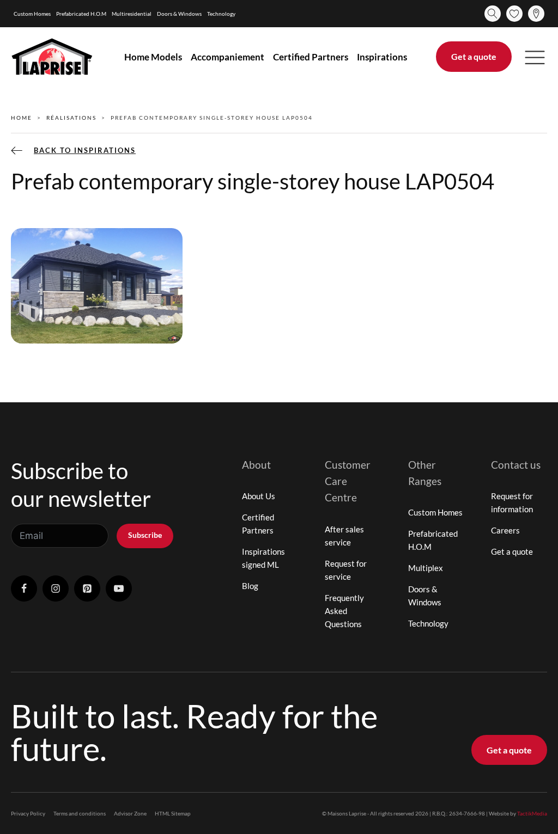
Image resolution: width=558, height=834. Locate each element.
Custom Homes (32, 13)
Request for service (346, 570)
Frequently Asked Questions (344, 611)
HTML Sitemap (173, 813)
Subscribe (145, 534)
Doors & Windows (179, 13)
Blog (250, 586)
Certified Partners (310, 57)
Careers (505, 530)
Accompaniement (227, 57)
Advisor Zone (130, 813)
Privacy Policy (28, 813)
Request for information (512, 502)
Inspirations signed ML (263, 558)
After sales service (344, 535)
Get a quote (473, 56)
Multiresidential (131, 13)
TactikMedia (532, 813)
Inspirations (382, 57)
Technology (221, 13)
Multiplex (425, 568)
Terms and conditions (79, 813)
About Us (258, 496)
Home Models (153, 57)
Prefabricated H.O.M (81, 13)
